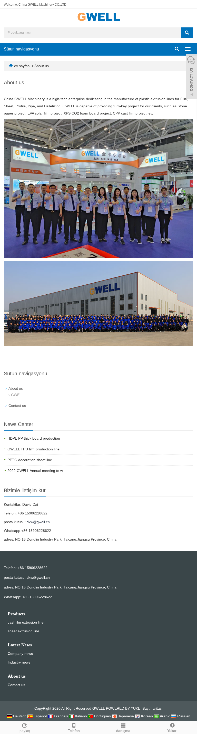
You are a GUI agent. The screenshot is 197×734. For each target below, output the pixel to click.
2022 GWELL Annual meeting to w (35, 471)
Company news (20, 654)
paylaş (24, 731)
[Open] (191, 77)
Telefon (74, 731)
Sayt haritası (152, 708)
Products (16, 613)
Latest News (20, 644)
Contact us (17, 406)
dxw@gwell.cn (38, 522)
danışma (123, 731)
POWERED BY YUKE (123, 708)
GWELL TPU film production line (33, 449)
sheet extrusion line (23, 631)
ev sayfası (22, 66)
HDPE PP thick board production (33, 438)
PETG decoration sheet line (29, 460)
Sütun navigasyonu (21, 49)
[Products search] (187, 32)
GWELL (17, 395)
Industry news (19, 662)
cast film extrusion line (26, 622)
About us (41, 66)
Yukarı (172, 731)
